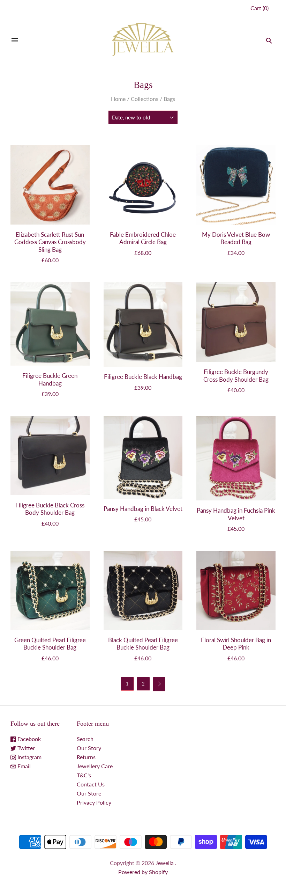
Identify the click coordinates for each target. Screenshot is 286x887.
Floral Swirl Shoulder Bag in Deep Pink (236, 643)
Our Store (89, 793)
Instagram (29, 757)
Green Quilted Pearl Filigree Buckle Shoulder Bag (50, 643)
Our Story (89, 748)
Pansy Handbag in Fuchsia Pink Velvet (236, 514)
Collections (144, 98)
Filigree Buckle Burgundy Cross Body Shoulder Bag (236, 375)
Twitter (25, 748)
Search (85, 738)
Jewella (165, 862)
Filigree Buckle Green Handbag (49, 379)
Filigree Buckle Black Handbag (143, 376)
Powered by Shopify (143, 871)
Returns (86, 757)
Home (118, 98)
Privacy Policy (94, 802)
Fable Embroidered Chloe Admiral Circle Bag (143, 238)
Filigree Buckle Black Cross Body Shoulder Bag (49, 508)
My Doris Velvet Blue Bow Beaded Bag (236, 238)
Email (23, 766)
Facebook (28, 738)
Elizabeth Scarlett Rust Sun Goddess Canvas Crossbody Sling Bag (50, 242)
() (259, 8)
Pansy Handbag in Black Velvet (143, 508)
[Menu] (14, 40)
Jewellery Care (95, 766)
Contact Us (91, 784)
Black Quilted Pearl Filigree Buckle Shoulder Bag (143, 643)
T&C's (84, 775)
